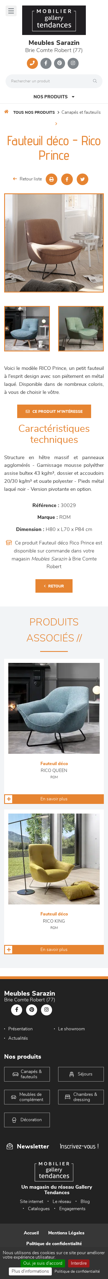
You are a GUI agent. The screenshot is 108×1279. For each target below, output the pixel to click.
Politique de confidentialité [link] (77, 1271)
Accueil (31, 1233)
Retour (56, 586)
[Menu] (11, 11)
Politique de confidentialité (54, 1244)
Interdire (79, 1263)
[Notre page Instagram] (73, 63)
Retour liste (31, 179)
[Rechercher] (96, 81)
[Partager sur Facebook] (67, 179)
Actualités (18, 1038)
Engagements (72, 1209)
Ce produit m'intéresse (57, 412)
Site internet (31, 1201)
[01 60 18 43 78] (32, 63)
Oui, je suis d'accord (42, 1263)
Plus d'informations (30, 1271)
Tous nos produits (34, 113)
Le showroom (71, 1029)
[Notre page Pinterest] (59, 63)
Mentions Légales (66, 1233)
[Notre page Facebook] (46, 63)
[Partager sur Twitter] (82, 179)
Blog (85, 1201)
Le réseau (62, 1201)
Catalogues (39, 1209)
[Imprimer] (51, 179)
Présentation (20, 1029)
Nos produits (51, 97)
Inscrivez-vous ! (79, 1146)
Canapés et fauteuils (81, 112)
